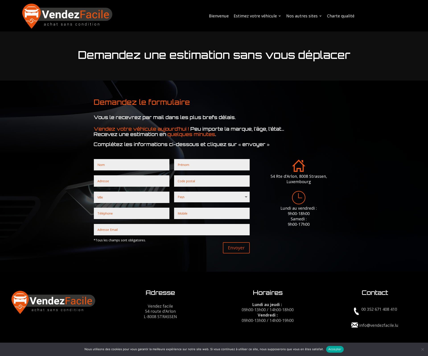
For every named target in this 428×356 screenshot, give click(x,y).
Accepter (335, 349)
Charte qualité (340, 16)
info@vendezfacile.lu (378, 325)
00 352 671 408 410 (379, 309)
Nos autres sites (302, 16)
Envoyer (236, 248)
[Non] (422, 349)
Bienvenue (219, 16)
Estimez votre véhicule (255, 16)
